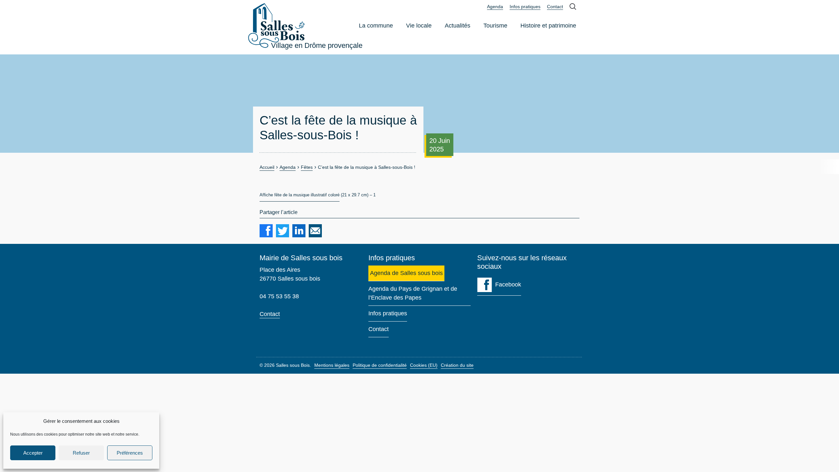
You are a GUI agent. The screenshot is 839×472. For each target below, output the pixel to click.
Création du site (457, 365)
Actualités (457, 25)
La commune (376, 25)
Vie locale (419, 25)
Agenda (495, 7)
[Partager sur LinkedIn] (298, 230)
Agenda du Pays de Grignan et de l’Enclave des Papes (412, 293)
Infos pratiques (525, 6)
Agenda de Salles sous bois (406, 273)
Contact (555, 6)
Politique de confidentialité (380, 365)
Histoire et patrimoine (548, 25)
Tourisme (495, 25)
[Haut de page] (824, 457)
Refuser (81, 453)
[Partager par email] (315, 230)
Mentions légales (331, 365)
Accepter (33, 453)
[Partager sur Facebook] (266, 230)
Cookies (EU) (424, 365)
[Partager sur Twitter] (282, 230)
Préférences (130, 453)
